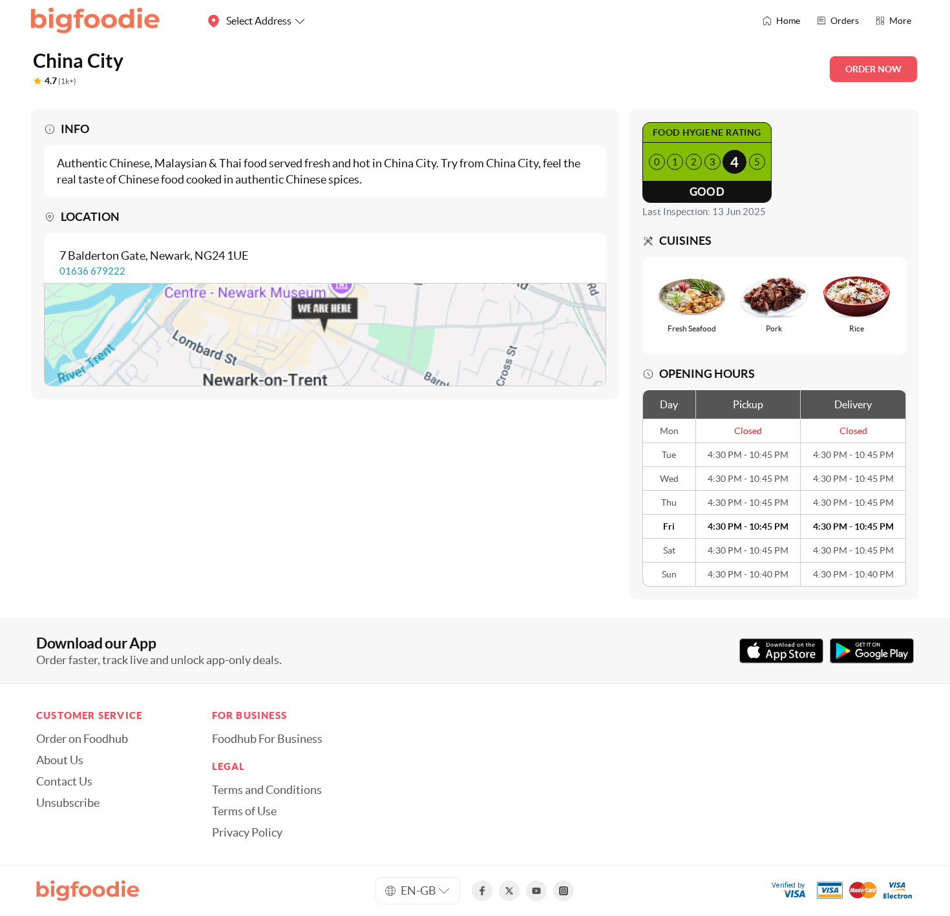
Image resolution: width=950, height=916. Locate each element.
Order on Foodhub (82, 739)
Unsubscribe (68, 802)
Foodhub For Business (267, 739)
